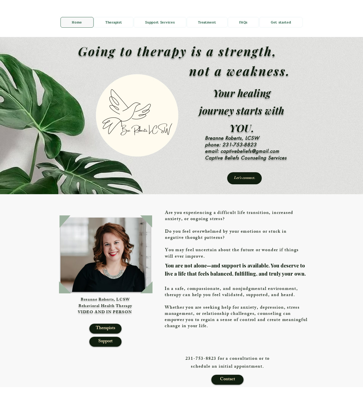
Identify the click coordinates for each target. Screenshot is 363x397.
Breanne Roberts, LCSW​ (105, 299)
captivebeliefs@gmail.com (250, 151)
